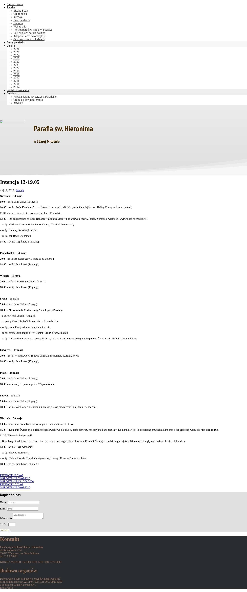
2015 (16, 84)
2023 (16, 58)
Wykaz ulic (19, 26)
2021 (16, 64)
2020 (16, 68)
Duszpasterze (21, 20)
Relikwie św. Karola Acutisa (29, 33)
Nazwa (4, 502)
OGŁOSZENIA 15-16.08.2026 (17, 481)
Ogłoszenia (20, 13)
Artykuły (18, 103)
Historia (18, 23)
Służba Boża (20, 10)
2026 (16, 48)
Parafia (11, 7)
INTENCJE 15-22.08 (11, 484)
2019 (16, 71)
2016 (16, 80)
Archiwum (12, 93)
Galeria (11, 45)
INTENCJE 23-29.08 (11, 475)
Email (3, 508)
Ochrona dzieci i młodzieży (29, 39)
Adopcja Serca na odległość (29, 36)
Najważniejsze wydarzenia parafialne (35, 96)
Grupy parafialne (16, 42)
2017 (16, 77)
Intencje (18, 17)
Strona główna (15, 4)
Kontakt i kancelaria (18, 90)
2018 (16, 74)
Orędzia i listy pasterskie (28, 99)
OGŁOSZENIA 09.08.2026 (15, 487)
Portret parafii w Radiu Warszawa (32, 29)
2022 (16, 61)
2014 (16, 87)
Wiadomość (6, 518)
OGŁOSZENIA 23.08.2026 (15, 478)
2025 (16, 52)
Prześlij (5, 530)
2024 (16, 55)
